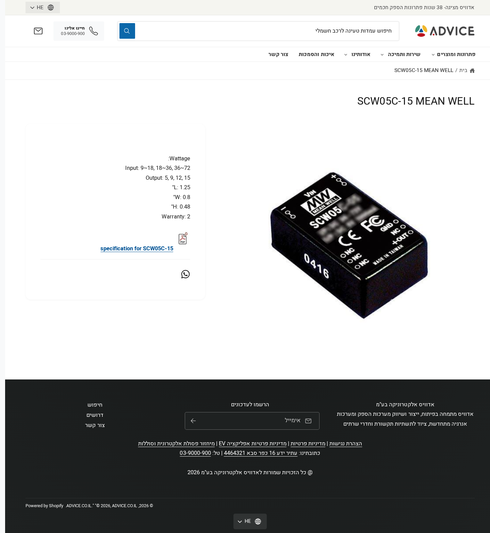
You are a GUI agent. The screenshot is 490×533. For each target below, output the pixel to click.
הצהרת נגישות (345, 444)
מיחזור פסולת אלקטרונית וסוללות (176, 444)
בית (463, 70)
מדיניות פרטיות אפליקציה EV (252, 444)
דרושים (94, 415)
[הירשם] (193, 421)
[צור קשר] (38, 31)
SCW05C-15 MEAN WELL (423, 70)
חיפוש (94, 405)
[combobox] (258, 31)
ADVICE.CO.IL (79, 506)
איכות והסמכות (316, 54)
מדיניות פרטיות (308, 444)
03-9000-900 (195, 453)
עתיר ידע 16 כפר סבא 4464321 (261, 453)
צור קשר (278, 54)
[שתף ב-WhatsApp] (185, 274)
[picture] (182, 249)
